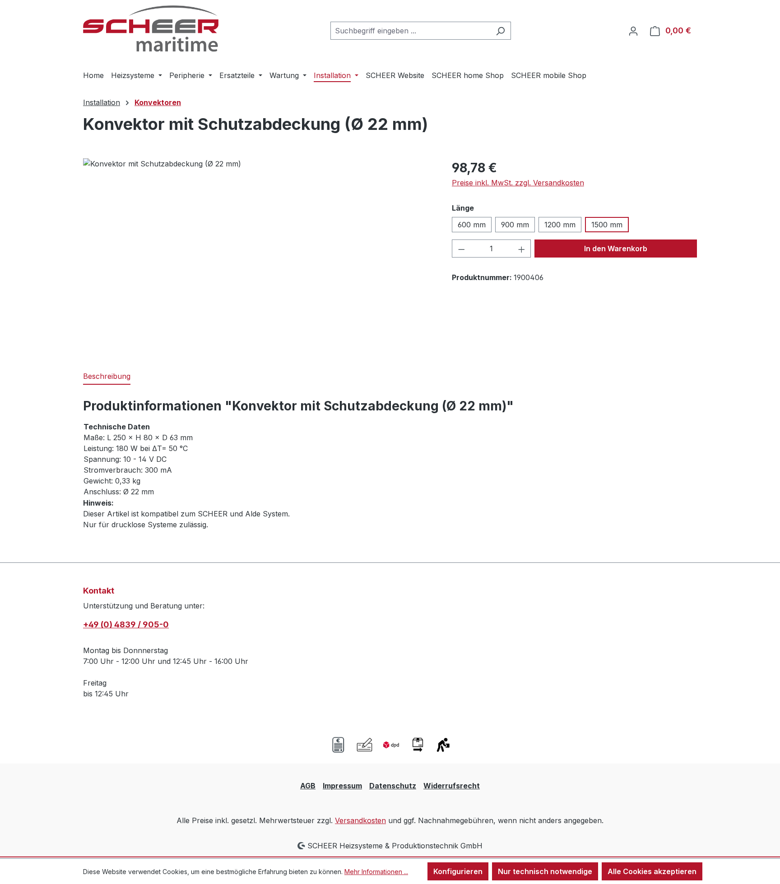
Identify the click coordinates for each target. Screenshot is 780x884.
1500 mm (606, 224)
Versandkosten (360, 820)
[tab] (106, 376)
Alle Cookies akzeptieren (652, 871)
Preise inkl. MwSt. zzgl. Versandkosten (518, 182)
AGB (308, 785)
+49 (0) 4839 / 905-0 (126, 624)
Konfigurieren (458, 871)
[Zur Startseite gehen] (150, 28)
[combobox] (410, 31)
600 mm (472, 224)
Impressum (342, 785)
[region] (258, 255)
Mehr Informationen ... (376, 871)
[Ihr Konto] (633, 31)
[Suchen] (500, 31)
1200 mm (560, 224)
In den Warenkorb (615, 248)
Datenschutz (392, 785)
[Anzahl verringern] (461, 248)
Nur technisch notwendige (545, 871)
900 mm (515, 224)
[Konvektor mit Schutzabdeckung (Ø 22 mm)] (258, 255)
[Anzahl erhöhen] (521, 248)
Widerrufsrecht (451, 785)
